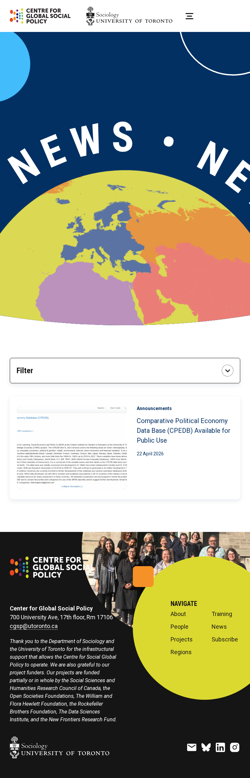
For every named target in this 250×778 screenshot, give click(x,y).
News (219, 627)
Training (222, 614)
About (178, 614)
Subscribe (225, 639)
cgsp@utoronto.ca (34, 626)
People (179, 627)
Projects (182, 639)
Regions (181, 652)
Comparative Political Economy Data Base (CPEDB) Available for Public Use (183, 431)
